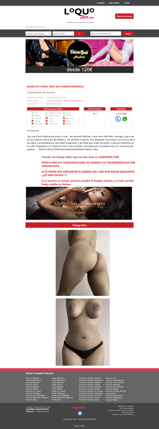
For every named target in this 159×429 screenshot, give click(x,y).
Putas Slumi (111, 393)
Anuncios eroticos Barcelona (91, 380)
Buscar (128, 33)
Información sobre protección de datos (121, 410)
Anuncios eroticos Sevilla (89, 384)
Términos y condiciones (126, 406)
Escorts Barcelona (33, 380)
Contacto (101, 2)
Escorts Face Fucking (115, 386)
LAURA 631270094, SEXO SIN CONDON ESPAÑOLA (55, 86)
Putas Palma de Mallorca (62, 397)
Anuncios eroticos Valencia (90, 382)
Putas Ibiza (56, 399)
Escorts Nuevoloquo (114, 395)
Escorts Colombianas (115, 382)
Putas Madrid (57, 378)
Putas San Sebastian (60, 395)
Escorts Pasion (112, 399)
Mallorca (66, 101)
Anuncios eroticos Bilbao (89, 389)
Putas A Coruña (58, 391)
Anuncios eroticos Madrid (90, 378)
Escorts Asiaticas (113, 384)
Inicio (27, 27)
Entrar (126, 2)
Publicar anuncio (124, 16)
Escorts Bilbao (32, 389)
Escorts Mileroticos (114, 397)
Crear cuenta (114, 2)
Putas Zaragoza (58, 393)
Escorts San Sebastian (35, 395)
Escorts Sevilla (32, 384)
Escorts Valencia (32, 382)
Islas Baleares (57, 101)
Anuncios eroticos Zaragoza (91, 393)
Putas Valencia (58, 382)
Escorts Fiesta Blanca (115, 380)
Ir (79, 33)
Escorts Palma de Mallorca (37, 397)
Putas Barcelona (58, 380)
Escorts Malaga (32, 386)
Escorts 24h (111, 378)
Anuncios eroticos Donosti (90, 395)
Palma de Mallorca (77, 101)
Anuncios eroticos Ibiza (89, 399)
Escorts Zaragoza (33, 393)
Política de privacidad (127, 408)
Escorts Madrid (32, 378)
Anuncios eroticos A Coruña (91, 391)
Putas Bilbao (57, 389)
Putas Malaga (57, 386)
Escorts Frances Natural (116, 391)
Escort (36, 101)
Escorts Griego (112, 389)
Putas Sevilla (57, 384)
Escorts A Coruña (33, 391)
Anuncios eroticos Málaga (90, 386)
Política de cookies (128, 412)
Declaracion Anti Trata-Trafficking (123, 414)
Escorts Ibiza (31, 399)
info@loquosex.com (42, 411)
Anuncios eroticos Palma (89, 397)
